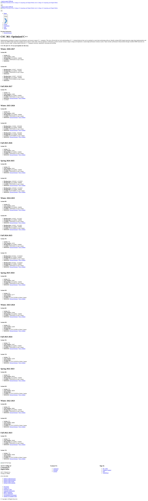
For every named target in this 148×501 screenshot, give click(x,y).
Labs (5, 27)
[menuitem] (6, 19)
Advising (55, 470)
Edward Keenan (8, 33)
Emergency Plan (8, 489)
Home (5, 13)
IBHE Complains (8, 492)
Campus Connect (107, 470)
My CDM (105, 468)
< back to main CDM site (7, 1)
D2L (104, 471)
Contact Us (6, 488)
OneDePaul (105, 473)
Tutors (5, 28)
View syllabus (21, 98)
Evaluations (6, 25)
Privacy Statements (8, 493)
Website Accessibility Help (10, 496)
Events (5, 24)
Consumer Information (9, 491)
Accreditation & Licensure (10, 495)
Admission (56, 468)
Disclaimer (6, 486)
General (55, 471)
